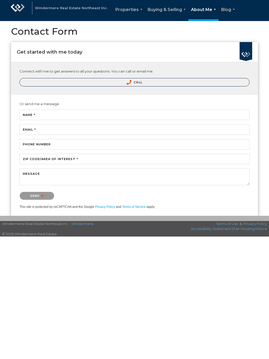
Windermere (82, 224)
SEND (35, 196)
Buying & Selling (168, 14)
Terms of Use (227, 224)
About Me (204, 14)
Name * (29, 115)
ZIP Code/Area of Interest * (50, 159)
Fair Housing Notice (250, 229)
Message (31, 174)
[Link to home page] (17, 10)
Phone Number (37, 144)
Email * (29, 129)
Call (137, 82)
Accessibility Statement (211, 229)
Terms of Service (134, 207)
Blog (229, 14)
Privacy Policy (105, 207)
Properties (129, 14)
